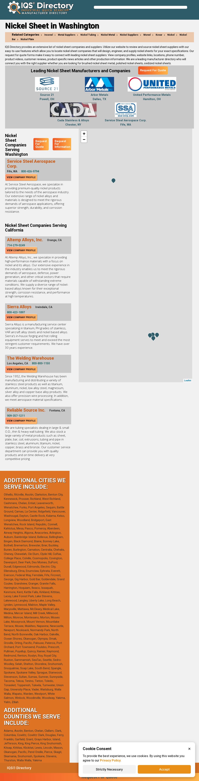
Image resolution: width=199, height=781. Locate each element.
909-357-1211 (16, 415)
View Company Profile (21, 177)
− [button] (84, 139)
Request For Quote (153, 70)
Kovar (159, 34)
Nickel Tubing (88, 34)
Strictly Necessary (109, 769)
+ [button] (84, 133)
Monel (147, 34)
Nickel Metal (108, 34)
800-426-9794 (30, 171)
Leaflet (187, 380)
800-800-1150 (41, 363)
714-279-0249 (16, 245)
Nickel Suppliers (129, 34)
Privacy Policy (110, 760)
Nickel (171, 34)
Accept (164, 769)
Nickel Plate (27, 39)
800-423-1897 (16, 312)
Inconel (48, 34)
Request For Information (62, 144)
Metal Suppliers (66, 34)
